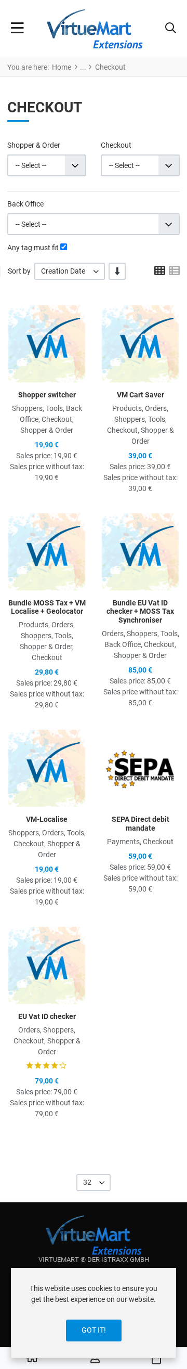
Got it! (94, 1330)
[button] (171, 29)
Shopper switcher (47, 395)
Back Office (25, 204)
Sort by (19, 271)
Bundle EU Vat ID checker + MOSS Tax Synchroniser (140, 612)
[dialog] (93, 1313)
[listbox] (69, 271)
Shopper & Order (33, 145)
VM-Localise (47, 819)
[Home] (32, 1358)
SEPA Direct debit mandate (140, 823)
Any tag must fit (33, 247)
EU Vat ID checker (47, 1016)
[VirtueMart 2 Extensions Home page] (93, 1235)
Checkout (116, 145)
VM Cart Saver (140, 395)
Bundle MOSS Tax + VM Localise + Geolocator (47, 607)
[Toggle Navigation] (17, 29)
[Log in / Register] (95, 1358)
